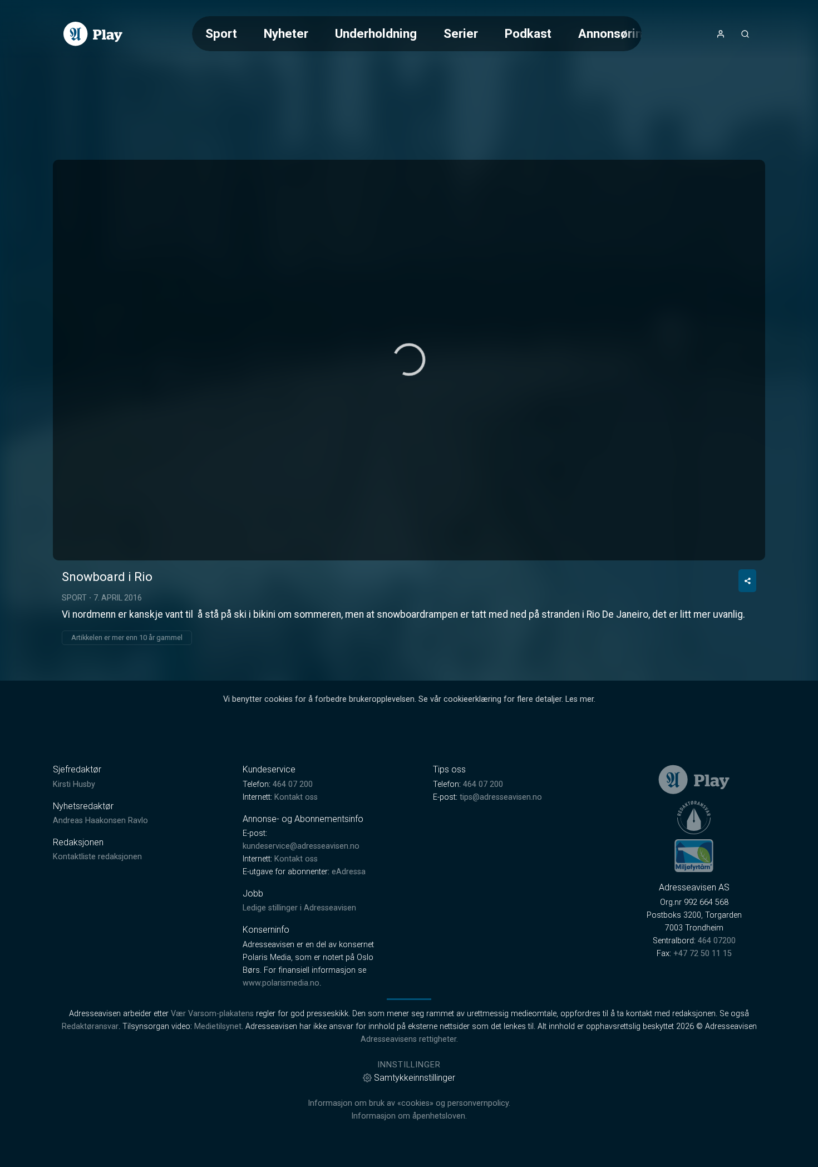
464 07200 (717, 941)
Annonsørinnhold (625, 33)
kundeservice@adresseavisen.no (301, 846)
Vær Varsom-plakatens (212, 1013)
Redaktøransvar (90, 1026)
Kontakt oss (296, 797)
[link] (93, 34)
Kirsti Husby (74, 784)
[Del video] (747, 580)
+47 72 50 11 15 (702, 953)
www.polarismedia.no (281, 983)
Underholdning (376, 33)
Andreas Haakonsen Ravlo (100, 820)
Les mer (579, 699)
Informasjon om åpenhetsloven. (409, 1116)
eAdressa (349, 872)
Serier (461, 33)
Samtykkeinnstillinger (414, 1077)
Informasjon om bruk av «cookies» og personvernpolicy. (409, 1103)
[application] (409, 360)
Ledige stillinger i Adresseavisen (299, 908)
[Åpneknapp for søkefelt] (745, 34)
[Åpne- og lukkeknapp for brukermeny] (720, 34)
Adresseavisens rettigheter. (409, 1039)
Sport (221, 33)
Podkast (528, 33)
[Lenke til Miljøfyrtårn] (693, 855)
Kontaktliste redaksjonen (97, 856)
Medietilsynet (218, 1026)
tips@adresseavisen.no (501, 797)
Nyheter (286, 33)
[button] (409, 359)
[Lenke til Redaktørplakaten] (694, 817)
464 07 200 (293, 784)
